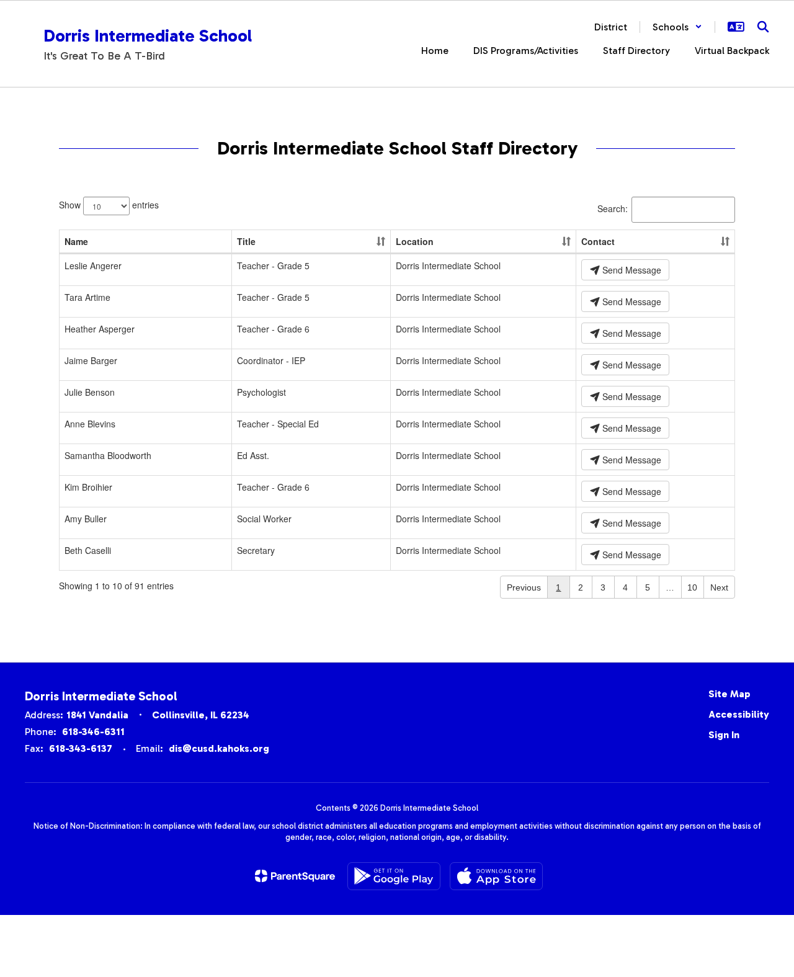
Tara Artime (87, 297)
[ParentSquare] (295, 876)
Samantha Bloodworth (108, 455)
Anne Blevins (90, 423)
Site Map (729, 694)
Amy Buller (86, 518)
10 (692, 587)
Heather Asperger (100, 329)
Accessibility (738, 714)
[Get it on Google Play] (393, 876)
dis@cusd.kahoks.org (219, 748)
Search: (612, 208)
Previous (524, 587)
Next (719, 587)
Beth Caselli (88, 550)
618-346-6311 (93, 732)
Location (415, 241)
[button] (677, 27)
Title (246, 241)
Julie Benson (90, 392)
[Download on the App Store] (496, 876)
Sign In (723, 735)
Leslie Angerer (93, 265)
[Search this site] (763, 26)
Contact (598, 241)
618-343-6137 (80, 748)
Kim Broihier (88, 487)
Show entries (109, 205)
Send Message (630, 270)
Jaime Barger (91, 360)
